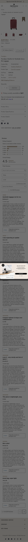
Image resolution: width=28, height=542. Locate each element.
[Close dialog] (27, 263)
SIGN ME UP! (21, 273)
